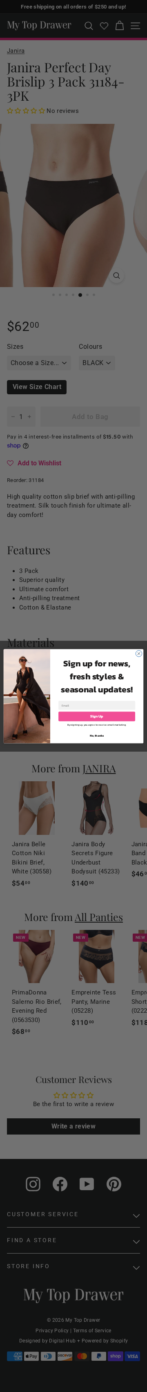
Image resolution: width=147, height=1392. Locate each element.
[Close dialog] (139, 653)
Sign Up (96, 716)
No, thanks (97, 735)
